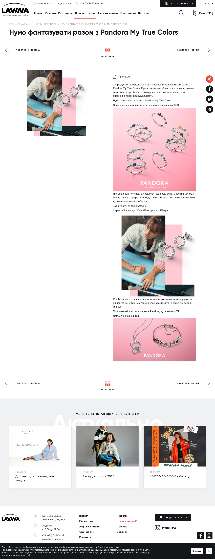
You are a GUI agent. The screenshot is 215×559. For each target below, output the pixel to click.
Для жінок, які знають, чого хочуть (35, 478)
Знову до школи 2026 (99, 476)
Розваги (50, 13)
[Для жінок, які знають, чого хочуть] (40, 446)
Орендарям (128, 13)
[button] (181, 13)
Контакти (85, 537)
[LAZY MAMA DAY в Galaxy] (175, 446)
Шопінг (38, 13)
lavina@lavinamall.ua (53, 539)
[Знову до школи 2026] (107, 446)
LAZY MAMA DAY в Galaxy (169, 476)
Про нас (143, 13)
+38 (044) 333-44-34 (91, 3)
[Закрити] (209, 551)
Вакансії (122, 531)
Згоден (196, 551)
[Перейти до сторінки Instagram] (209, 535)
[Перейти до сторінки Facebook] (200, 535)
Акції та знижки (108, 13)
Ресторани (65, 13)
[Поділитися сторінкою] (209, 89)
